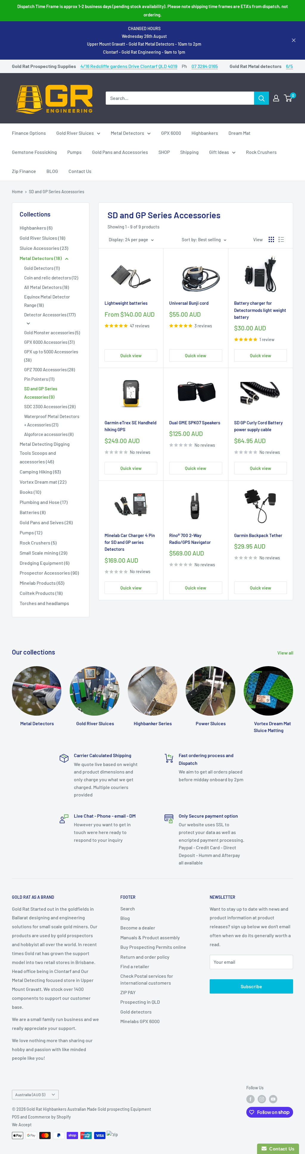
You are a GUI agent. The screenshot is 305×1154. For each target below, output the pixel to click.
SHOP (164, 152)
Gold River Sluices (75, 133)
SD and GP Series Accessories (56, 191)
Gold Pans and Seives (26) (46, 522)
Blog (125, 918)
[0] (288, 98)
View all (285, 652)
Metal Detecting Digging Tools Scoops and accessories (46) (45, 453)
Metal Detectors (127, 133)
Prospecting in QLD (140, 1002)
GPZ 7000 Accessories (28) (49, 369)
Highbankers (205, 133)
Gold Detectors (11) (42, 268)
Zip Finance (24, 171)
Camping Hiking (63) (40, 471)
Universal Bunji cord (188, 303)
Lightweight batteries (126, 303)
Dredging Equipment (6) (44, 563)
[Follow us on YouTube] (273, 1099)
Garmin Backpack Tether (258, 535)
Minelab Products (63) (42, 583)
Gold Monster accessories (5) (52, 332)
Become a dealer (137, 927)
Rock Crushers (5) (38, 542)
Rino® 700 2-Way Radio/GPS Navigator (190, 539)
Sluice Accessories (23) (44, 248)
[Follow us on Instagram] (262, 1099)
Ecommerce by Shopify (49, 1116)
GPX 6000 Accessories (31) (49, 342)
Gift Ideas (219, 152)
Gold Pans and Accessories (120, 152)
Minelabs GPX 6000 (140, 1021)
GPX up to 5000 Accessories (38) (51, 356)
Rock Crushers (261, 152)
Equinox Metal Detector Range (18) (47, 301)
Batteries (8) (33, 512)
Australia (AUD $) (30, 1094)
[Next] (293, 694)
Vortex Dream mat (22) (43, 482)
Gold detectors (136, 1011)
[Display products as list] (281, 239)
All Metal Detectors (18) (46, 287)
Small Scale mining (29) (43, 553)
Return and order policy (144, 957)
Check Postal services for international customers (146, 979)
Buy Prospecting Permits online (153, 947)
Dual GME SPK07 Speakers (194, 422)
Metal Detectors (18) (41, 258)
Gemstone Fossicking (34, 152)
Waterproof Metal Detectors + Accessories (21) (51, 420)
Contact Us (80, 171)
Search (127, 908)
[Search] (261, 98)
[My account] (276, 98)
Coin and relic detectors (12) (51, 277)
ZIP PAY (128, 992)
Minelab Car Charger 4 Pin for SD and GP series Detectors (130, 542)
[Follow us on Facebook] (250, 1099)
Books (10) (30, 492)
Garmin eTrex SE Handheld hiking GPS (130, 426)
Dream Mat (239, 133)
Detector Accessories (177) (49, 314)
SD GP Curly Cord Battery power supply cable (258, 426)
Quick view (130, 355)
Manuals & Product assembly (150, 937)
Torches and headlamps (44, 603)
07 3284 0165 (205, 66)
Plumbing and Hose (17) (44, 502)
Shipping (189, 152)
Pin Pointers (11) (39, 379)
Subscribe (251, 986)
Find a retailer (134, 966)
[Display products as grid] (271, 239)
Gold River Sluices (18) (42, 238)
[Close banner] (293, 40)
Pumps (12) (31, 532)
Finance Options (29, 133)
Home (17, 191)
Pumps (74, 152)
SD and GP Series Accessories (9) (40, 393)
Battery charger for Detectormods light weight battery (260, 310)
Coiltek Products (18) (41, 593)
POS (15, 1116)
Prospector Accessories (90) (49, 573)
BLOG (52, 171)
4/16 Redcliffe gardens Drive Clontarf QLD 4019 (128, 66)
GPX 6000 (171, 133)
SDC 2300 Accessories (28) (49, 406)
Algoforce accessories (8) (48, 434)
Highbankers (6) (36, 228)
